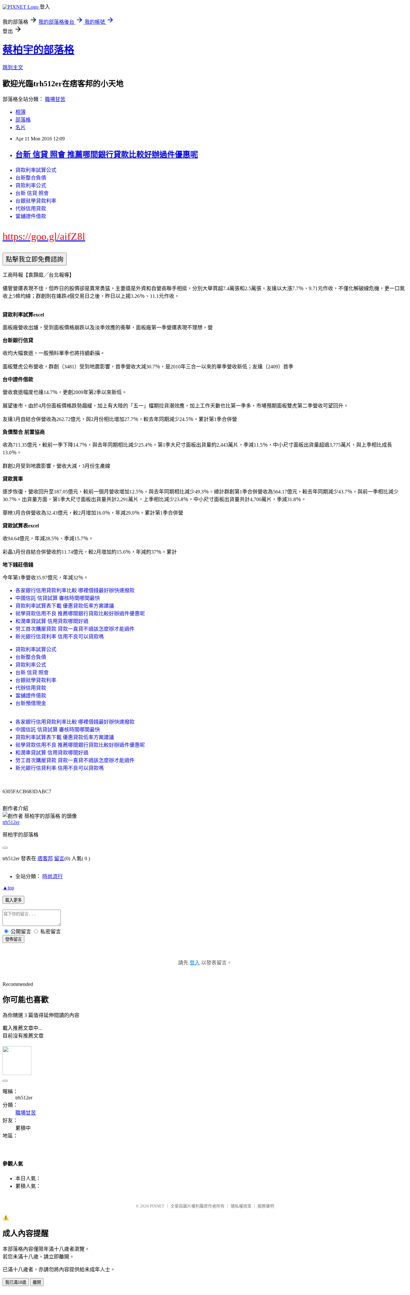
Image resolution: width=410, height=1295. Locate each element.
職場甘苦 (55, 99)
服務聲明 (266, 1206)
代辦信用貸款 (30, 208)
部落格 (23, 119)
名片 (20, 127)
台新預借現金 (30, 703)
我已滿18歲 (15, 1282)
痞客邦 (45, 858)
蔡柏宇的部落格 (38, 49)
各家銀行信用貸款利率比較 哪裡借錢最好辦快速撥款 (75, 590)
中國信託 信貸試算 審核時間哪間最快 (57, 598)
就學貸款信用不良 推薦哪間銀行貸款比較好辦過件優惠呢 (80, 613)
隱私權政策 (241, 1206)
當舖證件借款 (30, 216)
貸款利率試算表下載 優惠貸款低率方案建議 (64, 606)
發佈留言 (13, 939)
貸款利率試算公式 (35, 170)
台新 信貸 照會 (32, 193)
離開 (37, 1282)
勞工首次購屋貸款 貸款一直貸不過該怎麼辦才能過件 (75, 629)
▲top (8, 887)
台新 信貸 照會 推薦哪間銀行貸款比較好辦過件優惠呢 (106, 154)
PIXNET (157, 1206)
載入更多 (13, 900)
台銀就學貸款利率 (35, 201)
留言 (59, 858)
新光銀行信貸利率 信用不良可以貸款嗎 (59, 636)
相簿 (20, 112)
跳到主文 (13, 67)
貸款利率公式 (30, 185)
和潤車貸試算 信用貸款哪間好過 (51, 621)
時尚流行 (52, 876)
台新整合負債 (30, 178)
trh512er (11, 822)
